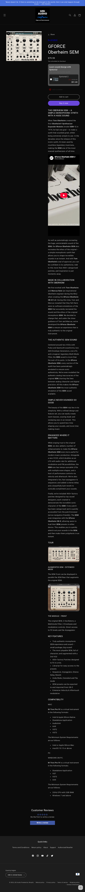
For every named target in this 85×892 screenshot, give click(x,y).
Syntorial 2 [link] (64, 76)
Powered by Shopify (27, 882)
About (45, 847)
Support (53, 847)
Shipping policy (75, 882)
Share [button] (52, 34)
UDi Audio (18, 882)
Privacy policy (50, 882)
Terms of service (62, 882)
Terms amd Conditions (20, 847)
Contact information (73, 884)
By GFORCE (53, 40)
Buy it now (63, 103)
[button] (4, 15)
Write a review (42, 823)
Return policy (36, 847)
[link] (55, 79)
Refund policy (40, 882)
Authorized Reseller (65, 847)
